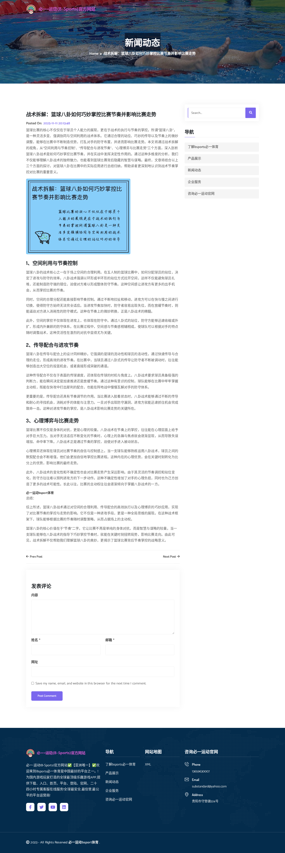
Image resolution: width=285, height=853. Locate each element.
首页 (123, 9)
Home (93, 54)
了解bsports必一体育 (148, 9)
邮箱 (109, 640)
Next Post (170, 556)
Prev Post (35, 556)
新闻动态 (196, 9)
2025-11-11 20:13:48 (56, 123)
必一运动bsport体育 (83, 842)
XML (148, 764)
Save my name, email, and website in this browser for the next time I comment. (90, 683)
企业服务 (216, 9)
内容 (34, 595)
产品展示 (176, 9)
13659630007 (201, 771)
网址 (34, 662)
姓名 (35, 640)
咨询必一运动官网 (242, 9)
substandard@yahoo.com (209, 786)
